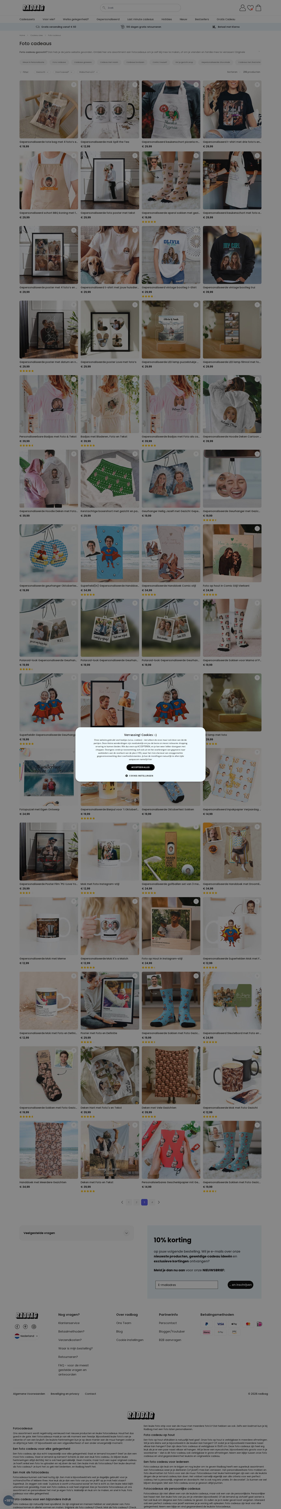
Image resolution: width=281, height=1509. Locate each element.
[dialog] (140, 754)
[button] (140, 776)
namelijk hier (146, 759)
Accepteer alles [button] (140, 767)
